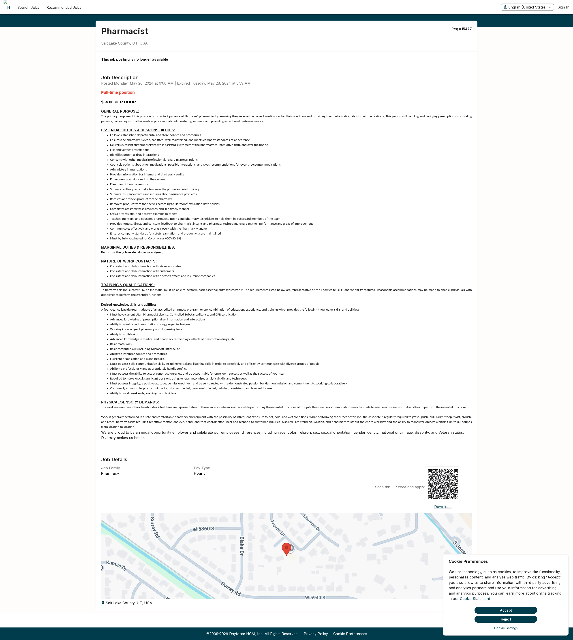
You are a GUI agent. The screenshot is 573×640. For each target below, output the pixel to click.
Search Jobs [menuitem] (28, 7)
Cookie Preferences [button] (350, 633)
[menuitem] (7, 7)
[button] (286, 556)
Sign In (563, 7)
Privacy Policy (316, 633)
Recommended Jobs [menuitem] (63, 7)
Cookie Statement (475, 598)
